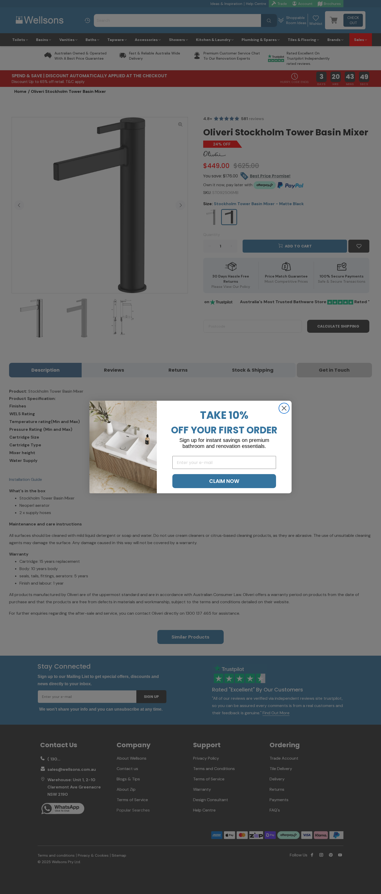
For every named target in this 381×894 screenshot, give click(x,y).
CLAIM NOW (224, 481)
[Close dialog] (284, 408)
